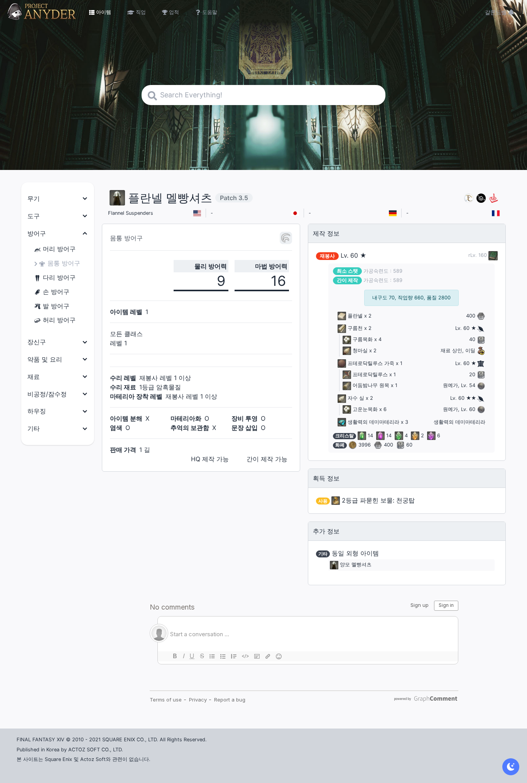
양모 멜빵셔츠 (356, 565)
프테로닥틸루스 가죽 (371, 363)
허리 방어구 (59, 320)
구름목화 (363, 339)
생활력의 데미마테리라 (373, 422)
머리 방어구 (59, 249)
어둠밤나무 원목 (371, 385)
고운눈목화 (365, 409)
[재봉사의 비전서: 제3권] (492, 255)
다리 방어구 (59, 277)
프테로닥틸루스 (370, 374)
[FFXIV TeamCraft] (468, 198)
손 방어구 (56, 292)
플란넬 (355, 316)
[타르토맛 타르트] (481, 198)
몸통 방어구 (63, 263)
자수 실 (356, 398)
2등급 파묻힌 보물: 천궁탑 (378, 500)
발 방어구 (56, 306)
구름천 (355, 328)
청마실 (360, 350)
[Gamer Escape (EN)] (493, 198)
